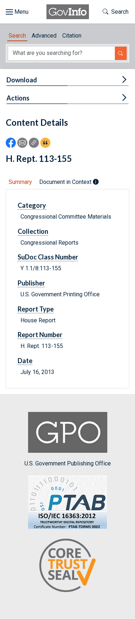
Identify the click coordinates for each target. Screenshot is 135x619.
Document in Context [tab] (66, 182)
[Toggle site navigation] (17, 12)
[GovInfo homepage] (67, 11)
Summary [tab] (20, 182)
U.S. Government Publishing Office (67, 463)
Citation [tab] (71, 35)
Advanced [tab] (44, 35)
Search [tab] (17, 35)
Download (21, 80)
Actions (18, 98)
